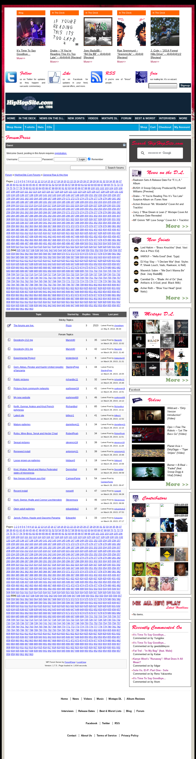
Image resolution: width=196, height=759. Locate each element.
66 (98, 185)
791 (45, 284)
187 (27, 202)
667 (50, 267)
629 (105, 260)
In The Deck (58, 12)
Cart (153, 127)
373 (77, 226)
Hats (41, 127)
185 (18, 202)
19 (61, 181)
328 (100, 219)
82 (33, 188)
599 (82, 257)
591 (45, 257)
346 (68, 222)
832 (118, 288)
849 (82, 291)
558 (8, 253)
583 (8, 257)
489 (36, 243)
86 (46, 188)
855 (109, 291)
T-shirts (30, 127)
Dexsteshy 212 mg (23, 340)
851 (91, 291)
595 (63, 257)
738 (31, 278)
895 (63, 298)
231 (114, 205)
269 (59, 212)
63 (89, 185)
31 (101, 181)
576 (91, 253)
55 (63, 185)
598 (77, 257)
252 (96, 209)
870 (63, 295)
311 (22, 219)
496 (68, 243)
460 (18, 240)
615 (40, 260)
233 (8, 209)
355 (109, 222)
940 (40, 305)
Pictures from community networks (31, 388)
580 (109, 253)
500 (86, 243)
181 (114, 198)
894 (59, 298)
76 (14, 188)
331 (114, 219)
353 (100, 222)
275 (86, 212)
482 (119, 240)
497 (73, 243)
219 (59, 205)
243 (54, 209)
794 (59, 284)
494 (59, 243)
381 (114, 226)
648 (77, 264)
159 (13, 198)
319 (59, 219)
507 (119, 243)
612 (26, 260)
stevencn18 (72, 442)
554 (106, 250)
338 (31, 222)
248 (77, 209)
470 (63, 240)
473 (77, 240)
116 (48, 191)
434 (13, 236)
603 (100, 257)
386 (22, 229)
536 (23, 250)
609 (13, 260)
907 (119, 298)
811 (22, 288)
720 (63, 274)
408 (8, 233)
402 (96, 229)
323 (77, 219)
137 (27, 195)
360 (18, 226)
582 (119, 253)
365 (40, 226)
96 (79, 188)
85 (43, 188)
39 (11, 185)
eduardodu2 (72, 509)
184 (13, 202)
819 (59, 288)
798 (77, 284)
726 (91, 274)
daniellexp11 (72, 424)
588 (31, 257)
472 (73, 240)
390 (40, 229)
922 (72, 302)
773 (77, 281)
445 (63, 236)
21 (68, 181)
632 (118, 260)
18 (58, 181)
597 (73, 257)
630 (109, 260)
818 (54, 288)
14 (45, 181)
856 (114, 291)
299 (82, 216)
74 (7, 188)
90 (59, 188)
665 (40, 267)
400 (86, 229)
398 (77, 229)
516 (45, 247)
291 (45, 216)
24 (78, 181)
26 (84, 181)
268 (54, 212)
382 (119, 226)
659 (13, 267)
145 (63, 195)
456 (114, 236)
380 (109, 226)
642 (50, 264)
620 (63, 260)
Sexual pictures (22, 442)
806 (114, 284)
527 (95, 247)
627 (95, 260)
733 (8, 278)
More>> (21, 58)
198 (77, 202)
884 (13, 298)
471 (68, 240)
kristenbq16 (72, 358)
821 (68, 288)
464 (36, 240)
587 (27, 257)
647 (73, 264)
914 (36, 302)
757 (119, 278)
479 (105, 240)
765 (40, 281)
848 (77, 291)
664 (36, 267)
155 (109, 195)
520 (63, 247)
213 (31, 205)
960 (18, 309)
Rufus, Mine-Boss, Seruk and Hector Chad (36, 433)
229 (105, 205)
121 (71, 191)
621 (68, 260)
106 (120, 188)
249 (82, 209)
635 (18, 264)
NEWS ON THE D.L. (51, 118)
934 (13, 305)
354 (105, 222)
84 (40, 188)
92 (66, 188)
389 (36, 229)
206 (114, 202)
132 (121, 191)
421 (68, 233)
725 (86, 274)
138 (31, 195)
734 (13, 278)
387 (27, 229)
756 (114, 278)
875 (86, 295)
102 (102, 188)
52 (53, 185)
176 (91, 198)
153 (100, 195)
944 (59, 305)
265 (40, 212)
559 (13, 253)
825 (86, 288)
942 (50, 305)
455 (109, 236)
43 (24, 185)
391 (45, 229)
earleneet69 (72, 397)
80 (27, 188)
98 (85, 188)
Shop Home (14, 127)
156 (114, 195)
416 (45, 233)
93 (69, 188)
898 (77, 298)
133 (8, 195)
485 (18, 243)
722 (72, 274)
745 (63, 278)
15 (48, 181)
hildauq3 (70, 460)
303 (100, 216)
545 (65, 250)
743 (54, 278)
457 (119, 236)
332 (118, 219)
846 (68, 291)
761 (22, 281)
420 (63, 233)
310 (18, 219)
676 (91, 267)
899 (82, 298)
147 (73, 195)
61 (82, 185)
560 (18, 253)
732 (118, 274)
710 (18, 274)
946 (68, 305)
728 (100, 274)
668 (54, 267)
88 (53, 188)
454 (105, 236)
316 (45, 219)
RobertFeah (72, 433)
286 (22, 216)
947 (73, 305)
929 (105, 302)
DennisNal (71, 469)
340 (40, 222)
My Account (182, 127)
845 (63, 291)
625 (86, 260)
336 (22, 222)
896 (68, 298)
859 (13, 295)
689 (36, 271)
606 (114, 257)
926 (91, 302)
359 (13, 226)
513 (31, 247)
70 (111, 185)
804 (105, 284)
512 (26, 247)
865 (40, 295)
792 (50, 284)
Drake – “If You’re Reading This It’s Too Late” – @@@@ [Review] (65, 54)
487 (27, 243)
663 (31, 267)
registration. (61, 153)
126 (93, 191)
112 (31, 191)
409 (13, 233)
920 (63, 302)
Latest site (19, 415)
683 (8, 271)
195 (63, 202)
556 (115, 250)
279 (105, 212)
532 (118, 247)
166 (45, 198)
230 (109, 205)
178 (100, 198)
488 (31, 243)
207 (119, 202)
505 (109, 243)
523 (77, 247)
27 (88, 181)
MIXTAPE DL (110, 118)
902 (96, 298)
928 (100, 302)
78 (20, 188)
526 (91, 247)
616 (45, 260)
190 (40, 202)
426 (91, 233)
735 (18, 278)
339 (36, 222)
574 (82, 253)
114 (39, 191)
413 (31, 233)
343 (54, 222)
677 (96, 267)
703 (100, 271)
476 (91, 240)
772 (73, 281)
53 (56, 185)
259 (13, 212)
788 (31, 284)
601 (91, 257)
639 (36, 264)
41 (17, 185)
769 (59, 281)
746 (68, 278)
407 (119, 229)
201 (91, 202)
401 (91, 229)
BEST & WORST (145, 118)
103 (107, 188)
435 (18, 236)
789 (36, 284)
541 (46, 250)
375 (86, 226)
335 (18, 222)
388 (31, 229)
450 (86, 236)
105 (116, 188)
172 (73, 198)
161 (22, 198)
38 (7, 185)
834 (13, 291)
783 (8, 284)
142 (50, 195)
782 (119, 281)
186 (22, 202)
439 (36, 236)
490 (40, 243)
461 (22, 240)
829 (105, 288)
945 (63, 305)
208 (8, 205)
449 (82, 236)
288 (31, 216)
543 (55, 250)
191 (45, 202)
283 (8, 216)
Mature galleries (22, 424)
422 (72, 233)
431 (114, 233)
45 (30, 185)
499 (82, 243)
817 (49, 288)
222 (72, 205)
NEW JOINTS (76, 118)
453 (100, 236)
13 (42, 181)
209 (13, 205)
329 (105, 219)
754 (105, 278)
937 (27, 305)
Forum (8, 175)
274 (82, 212)
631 (114, 260)
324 (82, 219)
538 (32, 250)
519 (59, 247)
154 (105, 195)
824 (82, 288)
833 (8, 291)
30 (97, 181)
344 (59, 222)
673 (77, 267)
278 (100, 212)
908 (8, 302)
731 (114, 274)
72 (118, 185)
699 (82, 271)
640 (40, 264)
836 (22, 291)
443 (54, 236)
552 (97, 250)
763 (31, 281)
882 (119, 295)
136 (22, 195)
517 (49, 247)
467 (50, 240)
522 (72, 247)
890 (40, 298)
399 (82, 229)
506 (114, 243)
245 (63, 209)
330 (109, 219)
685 (18, 271)
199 (82, 202)
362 (27, 226)
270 (63, 212)
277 (96, 212)
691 (45, 271)
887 (27, 298)
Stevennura (72, 500)
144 (59, 195)
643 (54, 264)
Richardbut (71, 406)
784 (13, 284)
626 (91, 260)
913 (31, 302)
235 (18, 209)
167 (50, 198)
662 (27, 267)
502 (96, 243)
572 (73, 253)
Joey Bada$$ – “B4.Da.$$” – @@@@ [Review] (97, 54)
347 (73, 222)
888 (31, 298)
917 (49, 302)
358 (8, 226)
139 (36, 195)
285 (18, 216)
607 (119, 257)
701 (91, 271)
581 (114, 253)
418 (54, 233)
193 (54, 202)
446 (68, 236)
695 (63, 271)
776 (91, 281)
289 (36, 216)
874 (82, 295)
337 (27, 222)
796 (68, 284)
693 (54, 271)
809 (13, 288)
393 (54, 229)
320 (63, 219)
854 (105, 291)
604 (105, 257)
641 (45, 264)
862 (27, 295)
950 (86, 305)
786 (22, 284)
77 (17, 188)
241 (45, 209)
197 (73, 202)
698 (77, 271)
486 (22, 243)
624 (82, 260)
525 (86, 247)
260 (18, 212)
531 (114, 247)
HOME (11, 118)
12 (39, 181)
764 (36, 281)
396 (68, 229)
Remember (97, 159)
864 (36, 295)
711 (22, 274)
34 (110, 181)
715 (40, 274)
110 (22, 191)
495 (63, 243)
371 (68, 226)
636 (22, 264)
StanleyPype (72, 367)
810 (18, 288)
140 (40, 195)
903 (100, 298)
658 (8, 267)
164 (36, 198)
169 (59, 198)
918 (54, 302)
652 (96, 264)
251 (91, 209)
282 (119, 212)
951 (91, 305)
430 (109, 233)
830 (109, 288)
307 (119, 216)
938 (31, 305)
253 (100, 209)
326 (91, 219)
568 (54, 253)
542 (51, 250)
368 (54, 226)
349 (82, 222)
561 (22, 253)
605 (109, 257)
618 (54, 260)
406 (114, 229)
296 (68, 216)
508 (8, 247)
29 (94, 181)
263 (31, 212)
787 (27, 284)
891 (45, 298)
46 (33, 185)
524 (82, 247)
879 (105, 295)
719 (59, 274)
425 (86, 233)
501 (91, 243)
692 (50, 271)
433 (8, 236)
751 (91, 278)
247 (73, 209)
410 (18, 233)
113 (35, 191)
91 (63, 188)
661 (22, 267)
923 (77, 302)
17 (55, 181)
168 (54, 198)
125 (89, 191)
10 (32, 181)
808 (8, 288)
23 (75, 181)
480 (109, 240)
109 (18, 191)
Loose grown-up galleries (27, 460)
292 (50, 216)
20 (65, 181)
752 (96, 278)
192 (50, 202)
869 (59, 295)
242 (50, 209)
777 (96, 281)
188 (31, 202)
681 (114, 267)
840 (40, 291)
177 (96, 198)
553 (101, 250)
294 (59, 216)
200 (86, 202)
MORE (183, 118)
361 (22, 226)
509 (13, 247)
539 (37, 250)
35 (114, 181)
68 (105, 185)
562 (27, 253)
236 (22, 209)
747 (73, 278)
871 (68, 295)
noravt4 (70, 491)
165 (40, 198)
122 (75, 191)
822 (72, 288)
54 (59, 185)
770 (63, 281)
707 (119, 271)
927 (95, 302)
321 (68, 219)
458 (8, 240)
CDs (49, 127)
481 (114, 240)
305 (109, 216)
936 (22, 305)
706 (114, 271)
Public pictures (21, 379)
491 (45, 243)
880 (109, 295)
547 (74, 250)
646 (68, 264)
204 (105, 202)
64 (92, 185)
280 (109, 212)
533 (8, 250)
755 (109, 278)
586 (22, 257)
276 (91, 212)
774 (82, 281)
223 (77, 205)
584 (13, 257)
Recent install (21, 491)
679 (105, 267)
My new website (22, 397)
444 (59, 236)
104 (111, 188)
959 (13, 309)
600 (86, 257)
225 (86, 205)
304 (105, 216)
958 (8, 309)
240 (40, 209)
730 (109, 274)
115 (44, 191)
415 (40, 233)
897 (73, 298)
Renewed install (22, 451)
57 (69, 185)
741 (45, 278)
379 (105, 226)
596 (68, 257)
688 (31, 271)
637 (27, 264)
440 (40, 236)
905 (109, 298)
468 (54, 240)
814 (36, 288)
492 (50, 243)
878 (100, 295)
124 (84, 191)
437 (27, 236)
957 (119, 305)
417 (49, 233)
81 (30, 188)
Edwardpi (71, 518)
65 (95, 185)
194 (59, 202)
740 (40, 278)
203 (100, 202)
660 (18, 267)
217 (49, 205)
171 (68, 198)
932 (118, 302)
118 (57, 191)
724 (82, 274)
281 (114, 212)
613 (31, 260)
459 (13, 240)
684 (13, 271)
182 (119, 198)
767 (50, 281)
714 (36, 274)
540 (42, 250)
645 (63, 264)
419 (59, 233)
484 (13, 243)
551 (92, 250)
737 (27, 278)
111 (26, 191)
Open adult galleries (24, 509)
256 (114, 209)
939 (36, 305)
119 (61, 191)
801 (91, 284)
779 (105, 281)
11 (36, 181)
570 (63, 253)
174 (82, 198)
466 (45, 240)
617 (49, 260)
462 (27, 240)
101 (98, 188)
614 (36, 260)
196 (68, 202)
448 (77, 236)
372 (73, 226)
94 (72, 188)
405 (109, 229)
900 (86, 298)
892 (50, 298)
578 (100, 253)
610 (18, 260)
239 (36, 209)
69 (108, 185)
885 (18, 298)
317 (49, 219)
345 (63, 222)
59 (76, 185)
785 (18, 284)
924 (82, 302)
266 (45, 212)
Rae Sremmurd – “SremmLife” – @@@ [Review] (130, 54)
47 (37, 185)
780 (109, 281)
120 (66, 191)
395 (63, 229)
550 (88, 250)
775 (86, 281)
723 (77, 274)
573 (77, 253)
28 (91, 181)
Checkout (165, 127)
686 (22, 271)
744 (59, 278)
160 (18, 198)
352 (96, 222)
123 (80, 191)
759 (13, 281)
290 (40, 216)
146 (68, 195)
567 (50, 253)
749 (82, 278)
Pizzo (69, 325)
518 (54, 247)
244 (59, 209)
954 (105, 305)
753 (100, 278)
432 (118, 233)
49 (43, 185)
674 (82, 267)
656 (114, 264)
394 (59, 229)
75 (11, 188)
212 (26, 205)
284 (13, 216)
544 (60, 250)
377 (96, 226)
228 (100, 205)
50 (46, 185)
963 (31, 309)
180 (109, 198)
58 (72, 185)
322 (72, 219)
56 (66, 185)
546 (69, 250)
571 (68, 253)
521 (68, 247)
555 (111, 250)
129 (107, 191)
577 (96, 253)
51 (50, 185)
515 (40, 247)
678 (100, 267)
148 (77, 195)
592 (50, 257)
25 (81, 181)
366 (45, 226)
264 (36, 212)
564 (36, 253)
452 (96, 236)
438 (31, 236)
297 (73, 216)
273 (77, 212)
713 (31, 274)
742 (50, 278)
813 (31, 288)
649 (82, 264)
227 (95, 205)
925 (86, 302)
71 (115, 185)
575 (86, 253)
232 (118, 205)
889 (36, 298)
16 (52, 181)
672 (73, 267)
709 (13, 274)
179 (105, 198)
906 (114, 298)
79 (24, 188)
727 (95, 274)
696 (68, 271)
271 (68, 212)
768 (54, 281)
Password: (48, 159)
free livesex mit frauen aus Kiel (29, 478)
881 (114, 295)
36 (117, 181)
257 (119, 209)
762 (27, 281)
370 (63, 226)
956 (114, 305)
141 (45, 195)
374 (82, 226)
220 (63, 205)
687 (27, 271)
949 (82, 305)
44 (27, 185)
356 (114, 222)
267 (50, 212)
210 (18, 205)
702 (96, 271)
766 (45, 281)
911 (22, 302)
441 (45, 236)
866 (45, 295)
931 (114, 302)
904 (105, 298)
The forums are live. (24, 325)
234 (13, 209)
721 (68, 274)
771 (68, 281)
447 (73, 236)
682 (119, 267)
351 (91, 222)
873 (77, 295)
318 (54, 219)
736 (22, 278)
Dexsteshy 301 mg (23, 349)
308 (8, 219)
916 (45, 302)
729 (105, 274)
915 (40, 302)
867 (50, 295)
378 (100, 226)
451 (91, 236)
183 (8, 202)
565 (40, 253)
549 (83, 250)
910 (18, 302)
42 (20, 185)
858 (8, 295)
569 (59, 253)
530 (109, 247)
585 (18, 257)
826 (91, 288)
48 (40, 185)
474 (82, 240)
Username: (13, 159)
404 (105, 229)
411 (22, 233)
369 (59, 226)
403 (100, 229)
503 (100, 243)
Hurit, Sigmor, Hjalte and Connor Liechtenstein (38, 500)
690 (40, 271)
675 (86, 267)
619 (59, 260)
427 (95, 233)
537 (28, 250)
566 (45, 253)
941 (45, 305)
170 (63, 198)
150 (86, 195)
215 (40, 205)
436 (22, 236)
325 (86, 219)
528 (100, 247)
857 (119, 291)
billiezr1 (70, 415)
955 (109, 305)
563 (31, 253)
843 (54, 291)
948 (77, 305)
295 (63, 216)
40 (14, 185)
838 (31, 291)
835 (18, 291)
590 (40, 257)
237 (27, 209)
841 (45, 291)
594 (59, 257)
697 (73, 271)
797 (73, 284)
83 (37, 188)
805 (109, 284)
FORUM (126, 118)
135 (18, 195)
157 (119, 195)
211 (22, 205)
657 (119, 264)
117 (53, 191)
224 (82, 205)
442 (50, 236)
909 (13, 302)
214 (36, 205)
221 (68, 205)
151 (91, 195)
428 (100, 233)
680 (109, 267)
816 (45, 288)
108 (13, 191)
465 (40, 240)
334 (13, 222)
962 (27, 309)
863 (31, 295)
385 (18, 229)
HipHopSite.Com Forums (28, 175)
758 (8, 281)
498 (77, 243)
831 (114, 288)
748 (77, 278)
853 (100, 291)
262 (27, 212)
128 (103, 191)
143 (54, 195)
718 (54, 274)
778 (100, 281)
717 (49, 274)
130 (112, 191)
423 (77, 233)
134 (13, 195)
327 (95, 219)
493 (54, 243)
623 (77, 260)
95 (76, 188)
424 (82, 233)
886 (22, 298)
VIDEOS (93, 118)
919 (59, 302)
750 (86, 278)
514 (36, 247)
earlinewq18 (72, 388)
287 (27, 216)
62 (85, 185)
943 (54, 305)
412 (26, 233)
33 (107, 181)
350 (86, 222)
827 (95, 288)
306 (114, 216)
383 (8, 229)
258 (8, 212)
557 (120, 250)
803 (100, 284)
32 (104, 181)
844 (59, 291)
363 (31, 226)
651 (91, 264)
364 (36, 226)
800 (86, 284)
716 (45, 274)
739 (36, 278)
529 (105, 247)
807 (119, 284)
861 (22, 295)
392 (50, 229)
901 (91, 298)
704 (105, 271)
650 (86, 264)
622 (72, 260)
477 (96, 240)
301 (91, 216)
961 (22, 309)
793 (54, 284)
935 (18, 305)
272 (73, 212)
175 (86, 198)
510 (18, 247)
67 (102, 185)
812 (26, 288)
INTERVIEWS (167, 118)
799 (82, 284)
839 (36, 291)
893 (54, 298)
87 (50, 188)
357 (119, 222)
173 (77, 198)
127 (98, 191)
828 (100, 288)
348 (77, 222)
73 (121, 185)
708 (8, 274)
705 (109, 271)
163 (31, 198)
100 (93, 188)
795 (63, 284)
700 (86, 271)
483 (8, 243)
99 (89, 188)
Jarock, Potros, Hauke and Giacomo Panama (37, 518)
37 (120, 181)
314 (36, 219)
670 (63, 267)
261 (22, 212)
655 (109, 264)
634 (13, 264)
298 (77, 216)
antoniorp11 (72, 451)
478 (100, 240)
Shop (143, 127)
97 (82, 188)
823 (77, 288)
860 (18, 295)
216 (45, 205)
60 (79, 185)
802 (96, 284)
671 (68, 267)
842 (50, 291)
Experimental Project (24, 358)
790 (40, 284)
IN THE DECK (27, 118)
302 (96, 216)
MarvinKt (70, 340)
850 (86, 291)
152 (96, 195)
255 (109, 209)
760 (18, 281)
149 (82, 195)
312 (26, 219)
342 (50, 222)
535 (19, 250)
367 (50, 226)
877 (96, 295)
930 (109, 302)
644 (59, 264)
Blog (21, 12)
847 (73, 291)
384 (13, 229)
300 (86, 216)
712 (26, 274)
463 (31, 240)
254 (105, 209)
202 (96, 202)
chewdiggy (119, 325)
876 (91, 295)
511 (22, 247)
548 (78, 250)
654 (105, 264)
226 (91, 205)
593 (54, 257)
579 (105, 253)
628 (100, 260)
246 (68, 209)
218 (54, 205)
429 (105, 233)
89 (56, 188)
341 (45, 222)
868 (54, 295)
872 (73, 295)
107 (8, 191)
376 (91, 226)
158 (8, 198)
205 (109, 202)
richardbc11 (72, 379)
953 (100, 305)
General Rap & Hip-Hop (55, 175)
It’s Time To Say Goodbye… (26, 52)
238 (31, 209)
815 (40, 288)
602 (96, 257)
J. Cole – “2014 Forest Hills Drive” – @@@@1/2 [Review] (166, 54)
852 (96, 291)
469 (59, 240)
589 (36, 257)
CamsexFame (73, 478)
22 (71, 181)
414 (36, 233)
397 (73, 229)
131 (116, 191)
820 (63, 288)
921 (68, 302)
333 (8, 222)
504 (105, 243)
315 (40, 219)
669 (59, 267)
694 (59, 271)
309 (13, 219)
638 (31, 264)
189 (36, 202)
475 (86, 240)
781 (114, 281)
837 (27, 291)
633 (8, 264)
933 (8, 305)
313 (31, 219)
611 (22, 260)
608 (8, 260)
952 (96, 305)
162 (27, 198)
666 (45, 267)
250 (86, 209)
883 (8, 298)
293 (54, 216)
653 (100, 264)
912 (26, 302)
